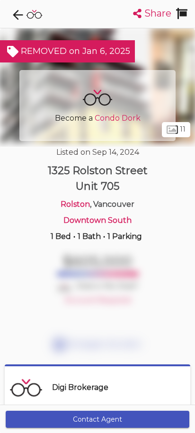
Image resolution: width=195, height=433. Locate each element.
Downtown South (97, 220)
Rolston (75, 204)
